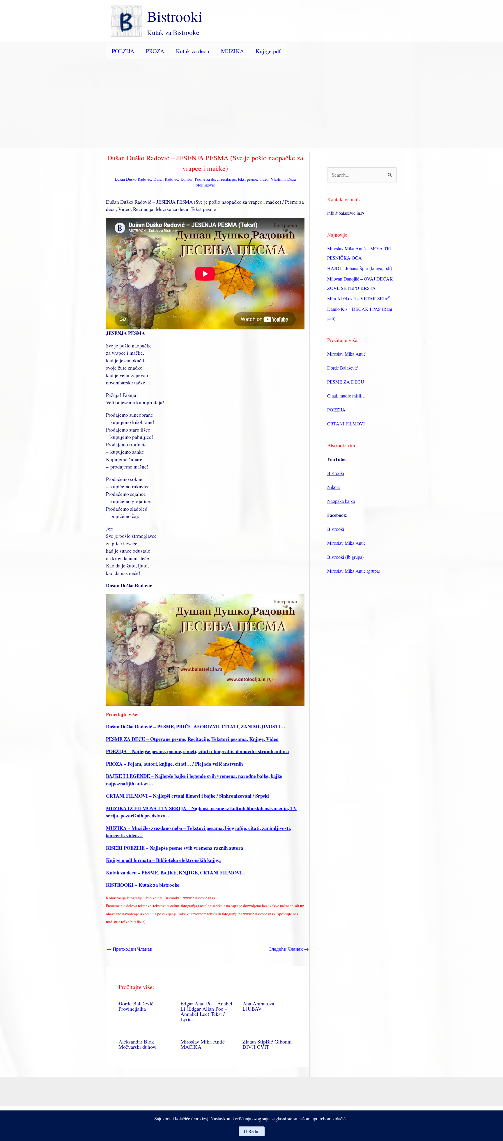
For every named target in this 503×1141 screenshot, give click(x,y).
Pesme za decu (207, 179)
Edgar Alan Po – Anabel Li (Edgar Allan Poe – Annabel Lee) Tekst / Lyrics (206, 1011)
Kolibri (186, 179)
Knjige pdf (268, 51)
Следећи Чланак (288, 948)
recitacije (228, 179)
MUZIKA (232, 51)
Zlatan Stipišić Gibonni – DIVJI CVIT (269, 1044)
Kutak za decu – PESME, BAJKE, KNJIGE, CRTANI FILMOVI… (176, 872)
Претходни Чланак (129, 948)
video (263, 179)
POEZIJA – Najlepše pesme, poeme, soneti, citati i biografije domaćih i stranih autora (197, 751)
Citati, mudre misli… (346, 396)
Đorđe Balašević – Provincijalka (137, 1006)
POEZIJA (123, 51)
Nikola (333, 487)
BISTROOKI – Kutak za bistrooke (142, 884)
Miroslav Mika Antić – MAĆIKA (204, 1044)
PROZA (155, 51)
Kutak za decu (192, 51)
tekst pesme (247, 179)
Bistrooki (174, 16)
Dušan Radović (165, 179)
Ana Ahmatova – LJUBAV (260, 1006)
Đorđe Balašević (342, 368)
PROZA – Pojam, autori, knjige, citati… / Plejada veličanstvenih (174, 763)
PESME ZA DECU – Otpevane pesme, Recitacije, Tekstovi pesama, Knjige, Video (192, 739)
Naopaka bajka (341, 501)
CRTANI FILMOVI (346, 423)
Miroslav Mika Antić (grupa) (353, 571)
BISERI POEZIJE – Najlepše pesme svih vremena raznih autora (174, 847)
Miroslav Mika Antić (346, 354)
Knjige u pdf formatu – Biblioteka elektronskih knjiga (163, 860)
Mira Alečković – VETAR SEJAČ (359, 298)
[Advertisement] (251, 103)
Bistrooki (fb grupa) (345, 557)
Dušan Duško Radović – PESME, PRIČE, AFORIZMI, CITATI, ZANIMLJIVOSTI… (195, 726)
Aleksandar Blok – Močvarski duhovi (138, 1044)
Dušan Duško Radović (133, 179)
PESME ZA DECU (345, 382)
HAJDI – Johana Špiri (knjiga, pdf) (359, 268)
